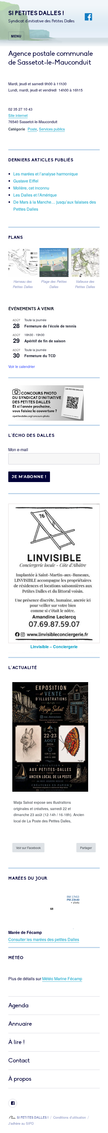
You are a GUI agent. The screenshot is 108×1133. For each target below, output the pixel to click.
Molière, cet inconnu (31, 188)
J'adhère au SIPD (21, 1123)
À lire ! (16, 1042)
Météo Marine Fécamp (62, 978)
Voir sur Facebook (28, 847)
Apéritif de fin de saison (45, 340)
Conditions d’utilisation (69, 1117)
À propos (19, 1078)
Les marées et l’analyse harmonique (45, 174)
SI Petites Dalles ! (36, 13)
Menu (16, 36)
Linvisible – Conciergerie (54, 646)
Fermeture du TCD (40, 355)
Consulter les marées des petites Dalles (43, 939)
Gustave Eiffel (25, 181)
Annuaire (20, 1023)
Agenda (18, 1005)
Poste (32, 128)
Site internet (18, 115)
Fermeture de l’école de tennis (50, 325)
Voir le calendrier (21, 366)
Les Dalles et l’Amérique (35, 195)
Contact (19, 1060)
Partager (86, 847)
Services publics (52, 128)
